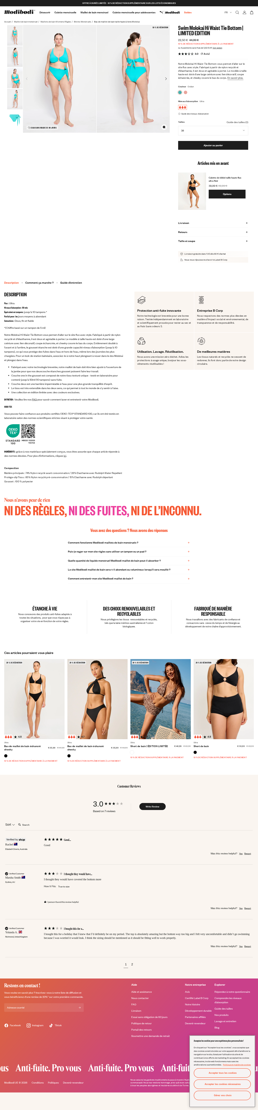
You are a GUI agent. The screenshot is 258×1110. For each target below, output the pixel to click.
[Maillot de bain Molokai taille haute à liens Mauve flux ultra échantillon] (185, 92)
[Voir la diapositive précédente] (27, 79)
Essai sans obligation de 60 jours (149, 1017)
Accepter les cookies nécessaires (223, 1084)
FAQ (34, 399)
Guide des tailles (223, 1008)
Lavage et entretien (225, 1021)
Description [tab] (11, 282)
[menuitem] (172, 12)
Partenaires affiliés (195, 1017)
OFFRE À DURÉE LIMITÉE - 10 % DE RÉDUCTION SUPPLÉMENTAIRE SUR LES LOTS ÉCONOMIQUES (129, 3)
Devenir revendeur (195, 1023)
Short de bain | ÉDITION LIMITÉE (149, 746)
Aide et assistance (141, 991)
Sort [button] (8, 824)
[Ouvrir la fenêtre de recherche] (237, 12)
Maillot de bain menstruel (94, 12)
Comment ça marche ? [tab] (39, 282)
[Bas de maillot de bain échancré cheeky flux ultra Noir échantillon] (5, 755)
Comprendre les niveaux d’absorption (228, 1000)
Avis (187, 991)
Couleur (182, 86)
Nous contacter (140, 998)
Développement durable (198, 1010)
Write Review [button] (152, 806)
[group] (111, 804)
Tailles (181, 122)
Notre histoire (192, 1004)
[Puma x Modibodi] (172, 12)
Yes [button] (241, 853)
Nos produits (221, 1015)
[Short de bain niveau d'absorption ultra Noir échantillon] (195, 752)
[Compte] (244, 12)
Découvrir (44, 12)
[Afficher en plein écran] (164, 127)
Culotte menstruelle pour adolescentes (134, 12)
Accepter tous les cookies (223, 1073)
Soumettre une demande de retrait (150, 1036)
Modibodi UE (11, 1082)
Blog (216, 1027)
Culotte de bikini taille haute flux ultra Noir (225, 179)
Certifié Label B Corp (196, 998)
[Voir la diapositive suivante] (166, 79)
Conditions (38, 1082)
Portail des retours (141, 1029)
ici (65, 455)
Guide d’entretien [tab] (71, 282)
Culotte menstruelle (65, 12)
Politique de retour (141, 1023)
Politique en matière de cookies (237, 1064)
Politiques (53, 1082)
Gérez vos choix (222, 1095)
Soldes (188, 12)
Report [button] (247, 853)
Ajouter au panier (213, 145)
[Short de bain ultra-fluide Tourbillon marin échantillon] (132, 752)
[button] (126, 965)
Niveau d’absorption (188, 101)
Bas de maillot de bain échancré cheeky (22, 748)
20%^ (45, 996)
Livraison (136, 1010)
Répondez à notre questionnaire (232, 991)
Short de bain (201, 746)
